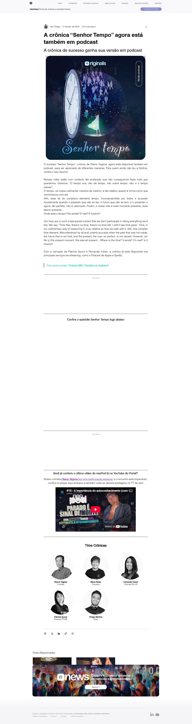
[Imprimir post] (72, 633)
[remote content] (96, 294)
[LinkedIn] (152, 715)
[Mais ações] (146, 26)
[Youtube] (157, 715)
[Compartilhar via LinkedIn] (58, 633)
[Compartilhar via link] (65, 633)
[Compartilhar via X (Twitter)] (52, 633)
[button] (77, 716)
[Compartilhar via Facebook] (45, 633)
